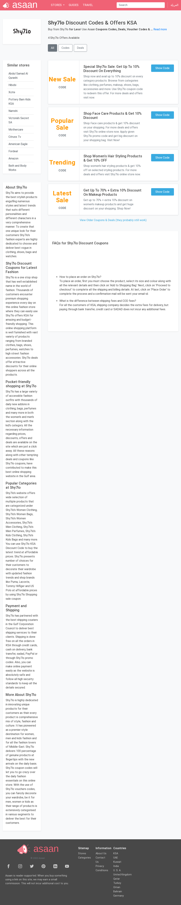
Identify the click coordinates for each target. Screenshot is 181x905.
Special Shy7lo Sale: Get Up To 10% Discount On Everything (111, 68)
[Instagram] (20, 866)
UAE (115, 857)
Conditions (102, 870)
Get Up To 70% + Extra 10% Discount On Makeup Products (112, 192)
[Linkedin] (55, 866)
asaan (45, 849)
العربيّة (174, 5)
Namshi (12, 111)
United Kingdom (122, 874)
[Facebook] (8, 866)
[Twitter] (32, 866)
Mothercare (15, 129)
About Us (101, 853)
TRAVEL (88, 5)
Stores (82, 853)
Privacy (100, 866)
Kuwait (117, 861)
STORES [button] (56, 5)
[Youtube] (67, 866)
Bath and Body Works (17, 168)
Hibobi (12, 85)
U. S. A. (117, 870)
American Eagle (18, 144)
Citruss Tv (14, 136)
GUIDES (73, 5)
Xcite (11, 92)
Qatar (116, 878)
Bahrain (117, 891)
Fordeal (13, 151)
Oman (116, 887)
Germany (118, 895)
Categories (84, 857)
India (116, 866)
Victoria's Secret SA (18, 120)
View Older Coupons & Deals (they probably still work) (113, 220)
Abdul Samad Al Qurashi (18, 75)
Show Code (162, 68)
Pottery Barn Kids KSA (19, 101)
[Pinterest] (43, 866)
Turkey (117, 883)
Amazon (13, 158)
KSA (115, 853)
